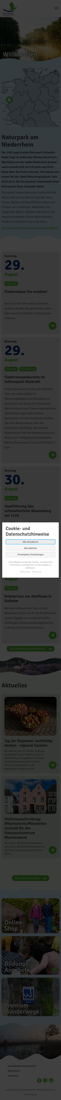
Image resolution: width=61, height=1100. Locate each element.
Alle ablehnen (30, 548)
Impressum (36, 572)
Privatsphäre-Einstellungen (30, 554)
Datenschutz (25, 572)
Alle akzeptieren (30, 541)
